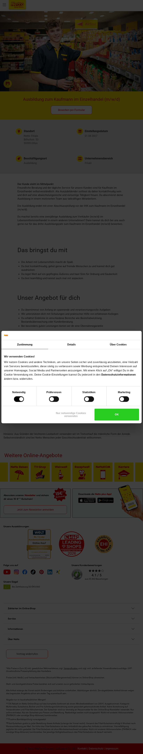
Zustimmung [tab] (25, 344)
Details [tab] (71, 344)
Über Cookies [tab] (118, 344)
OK (117, 414)
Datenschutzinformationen (118, 374)
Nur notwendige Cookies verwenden (71, 414)
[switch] (54, 399)
